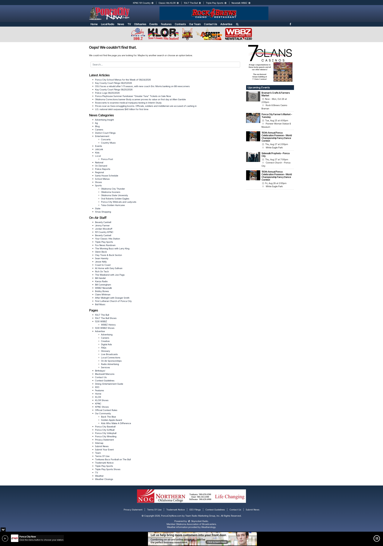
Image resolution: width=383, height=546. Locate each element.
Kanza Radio (101, 281)
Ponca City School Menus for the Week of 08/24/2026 (123, 79)
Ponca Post (107, 159)
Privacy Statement (104, 439)
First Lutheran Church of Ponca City (113, 301)
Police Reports (102, 169)
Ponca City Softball (104, 429)
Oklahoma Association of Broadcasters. (196, 524)
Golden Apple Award (111, 420)
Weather (99, 475)
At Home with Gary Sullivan (108, 268)
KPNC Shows (102, 406)
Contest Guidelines (104, 380)
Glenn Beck (101, 251)
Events (153, 24)
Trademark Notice (104, 462)
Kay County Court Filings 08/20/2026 (114, 89)
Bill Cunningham (103, 284)
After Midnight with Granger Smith (112, 297)
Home (94, 24)
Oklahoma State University (114, 195)
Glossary (105, 351)
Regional (99, 172)
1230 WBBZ (101, 321)
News (120, 24)
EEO (97, 387)
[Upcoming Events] (253, 100)
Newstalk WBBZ (240, 3)
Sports (98, 185)
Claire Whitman (102, 294)
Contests (180, 24)
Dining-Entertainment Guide (109, 383)
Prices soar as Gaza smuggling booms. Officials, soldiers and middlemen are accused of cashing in (146, 106)
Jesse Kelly (101, 261)
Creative (105, 341)
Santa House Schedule (106, 175)
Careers (99, 129)
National (99, 162)
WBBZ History (108, 324)
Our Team (195, 24)
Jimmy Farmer (102, 225)
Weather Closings (104, 479)
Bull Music (100, 304)
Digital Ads (106, 344)
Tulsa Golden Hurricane (113, 205)
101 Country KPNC (104, 232)
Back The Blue (108, 416)
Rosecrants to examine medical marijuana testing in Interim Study (128, 102)
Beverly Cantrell (103, 222)
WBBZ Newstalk (103, 288)
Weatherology (208, 527)
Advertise (226, 24)
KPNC (98, 403)
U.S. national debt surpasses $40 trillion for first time (121, 109)
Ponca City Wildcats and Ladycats (118, 201)
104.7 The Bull (191, 3)
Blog (97, 126)
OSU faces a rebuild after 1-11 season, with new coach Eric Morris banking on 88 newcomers (142, 86)
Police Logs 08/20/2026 (107, 92)
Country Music (108, 142)
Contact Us (210, 24)
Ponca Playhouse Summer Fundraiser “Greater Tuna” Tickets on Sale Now (133, 96)
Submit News (102, 446)
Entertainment (102, 136)
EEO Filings (195, 509)
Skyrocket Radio (199, 521)
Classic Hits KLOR (167, 3)
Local (98, 155)
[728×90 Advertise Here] (202, 539)
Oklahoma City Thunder (113, 188)
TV (129, 24)
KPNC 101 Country (142, 3)
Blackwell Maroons (104, 374)
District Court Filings (105, 132)
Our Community (103, 413)
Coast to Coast (103, 265)
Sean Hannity (101, 258)
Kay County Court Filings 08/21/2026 (113, 83)
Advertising (107, 334)
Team (98, 452)
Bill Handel (100, 278)
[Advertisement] (213, 13)
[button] (237, 24)
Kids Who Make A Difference (116, 423)
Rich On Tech (102, 271)
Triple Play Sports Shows (107, 469)
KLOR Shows (101, 400)
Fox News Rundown (105, 245)
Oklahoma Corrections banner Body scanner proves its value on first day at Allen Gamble (140, 99)
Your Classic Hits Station (107, 238)
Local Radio (107, 24)
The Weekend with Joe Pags (110, 274)
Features (166, 24)
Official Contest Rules (106, 410)
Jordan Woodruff (103, 228)
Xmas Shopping (103, 211)
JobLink (99, 149)
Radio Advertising (110, 364)
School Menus (102, 178)
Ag (96, 123)
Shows (98, 182)
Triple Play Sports (215, 3)
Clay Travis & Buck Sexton (108, 255)
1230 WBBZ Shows (104, 328)
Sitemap (99, 443)
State (97, 208)
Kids (97, 152)
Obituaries (140, 24)
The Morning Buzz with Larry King (112, 248)
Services (105, 367)
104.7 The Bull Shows (106, 318)
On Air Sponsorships (111, 360)
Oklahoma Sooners (110, 192)
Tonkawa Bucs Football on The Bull (113, 459)
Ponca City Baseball (105, 426)
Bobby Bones (102, 291)
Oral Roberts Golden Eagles (115, 198)
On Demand (101, 165)
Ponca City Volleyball (105, 433)
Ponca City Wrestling (105, 436)
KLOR (98, 397)
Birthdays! (100, 370)
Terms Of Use (102, 456)
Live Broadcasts (109, 354)
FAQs (103, 347)
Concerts (106, 139)
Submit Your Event (104, 449)
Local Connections (110, 357)
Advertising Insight (104, 119)
